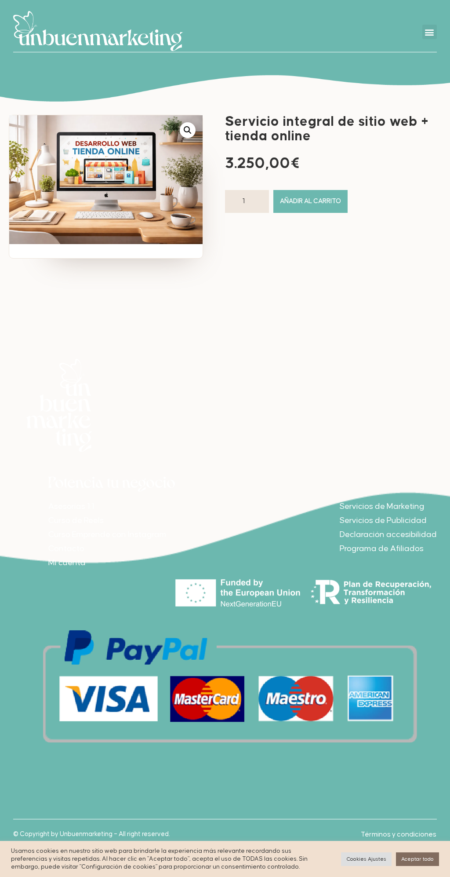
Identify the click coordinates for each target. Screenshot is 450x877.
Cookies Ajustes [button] (366, 859)
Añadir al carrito (310, 201)
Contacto (66, 548)
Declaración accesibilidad (388, 534)
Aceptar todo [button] (417, 859)
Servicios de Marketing (382, 506)
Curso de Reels (76, 520)
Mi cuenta (67, 563)
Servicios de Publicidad (383, 520)
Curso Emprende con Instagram (107, 534)
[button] (429, 32)
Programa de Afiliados (382, 548)
